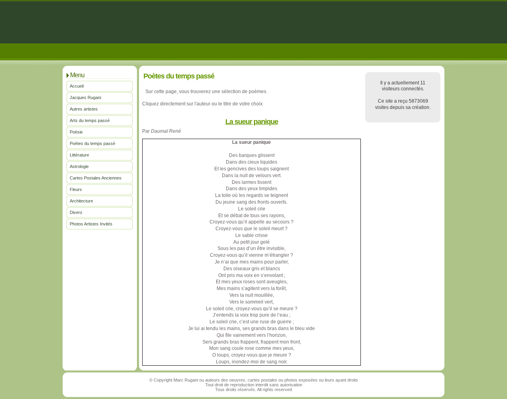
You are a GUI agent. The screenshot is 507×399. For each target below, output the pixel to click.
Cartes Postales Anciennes (96, 178)
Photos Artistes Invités (91, 223)
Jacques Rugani (85, 97)
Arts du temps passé (90, 120)
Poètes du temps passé (92, 143)
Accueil (77, 86)
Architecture (81, 201)
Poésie (76, 132)
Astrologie (79, 166)
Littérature (79, 155)
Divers (76, 212)
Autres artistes (84, 109)
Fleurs (76, 189)
